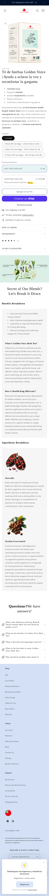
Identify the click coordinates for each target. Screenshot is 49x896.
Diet (6, 675)
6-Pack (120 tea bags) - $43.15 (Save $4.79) (22, 149)
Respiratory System (13, 692)
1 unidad (8, 138)
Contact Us (9, 752)
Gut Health (9, 681)
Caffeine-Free (10, 703)
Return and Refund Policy (15, 785)
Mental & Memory (12, 686)
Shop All (8, 714)
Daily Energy (10, 697)
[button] (5, 10)
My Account (9, 779)
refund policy (28, 215)
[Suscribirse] (37, 857)
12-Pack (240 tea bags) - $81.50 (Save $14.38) (23, 155)
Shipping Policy (11, 802)
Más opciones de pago (24, 204)
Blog (7, 747)
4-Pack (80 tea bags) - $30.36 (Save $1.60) (22, 144)
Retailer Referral (11, 764)
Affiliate (8, 758)
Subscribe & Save (12, 741)
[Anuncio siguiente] (44, 2)
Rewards (8, 736)
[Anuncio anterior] (4, 2)
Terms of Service (11, 796)
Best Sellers (10, 709)
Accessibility (10, 791)
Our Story (9, 730)
